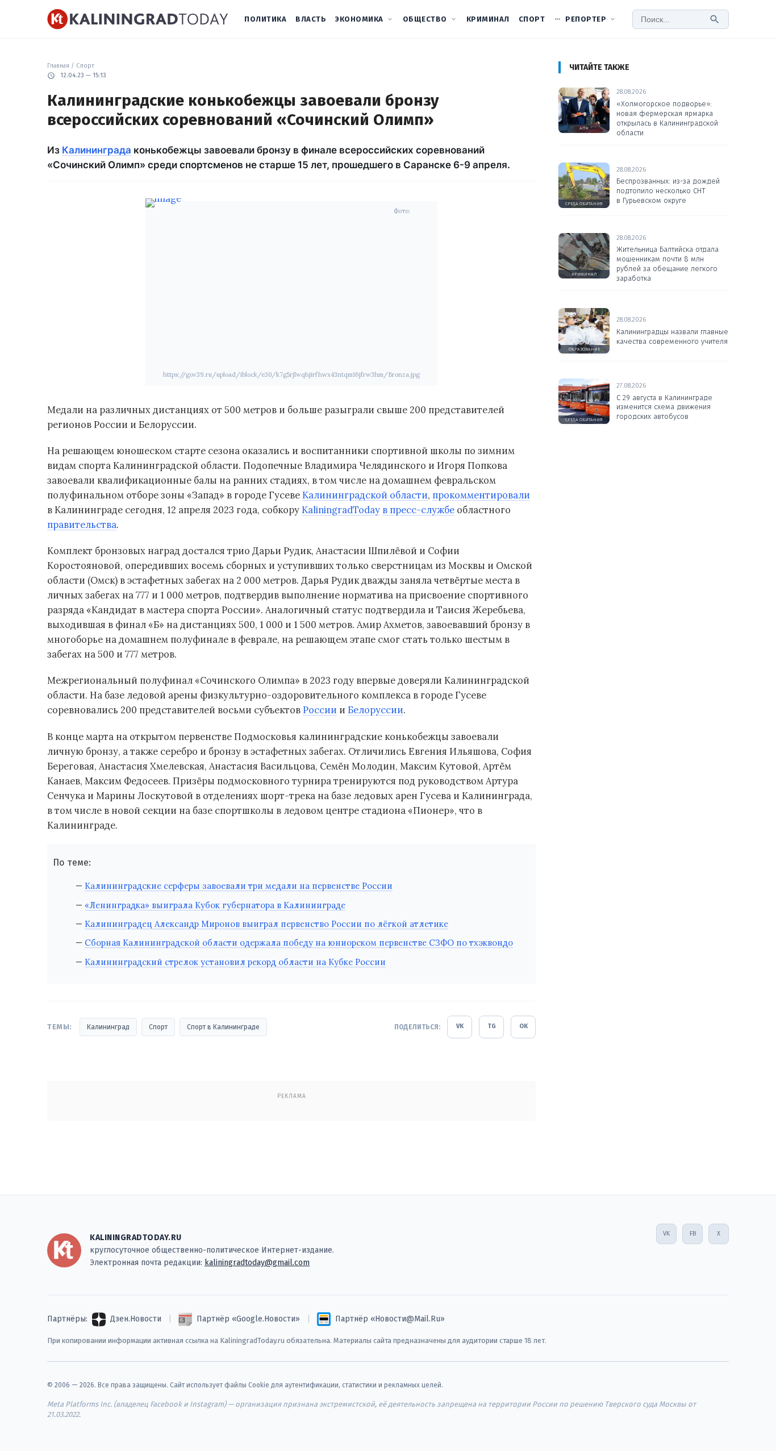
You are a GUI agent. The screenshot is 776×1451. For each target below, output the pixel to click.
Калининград (108, 1027)
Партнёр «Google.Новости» (248, 1319)
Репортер (585, 19)
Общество (425, 19)
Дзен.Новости (135, 1319)
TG (491, 1026)
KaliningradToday (341, 509)
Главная (58, 65)
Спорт (532, 19)
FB (693, 1233)
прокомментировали (481, 495)
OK (523, 1026)
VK (460, 1026)
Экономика (359, 19)
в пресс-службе (418, 509)
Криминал (488, 19)
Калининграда (96, 150)
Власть (310, 19)
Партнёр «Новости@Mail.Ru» (390, 1319)
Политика (265, 19)
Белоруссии (375, 710)
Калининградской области (365, 495)
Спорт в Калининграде (223, 1027)
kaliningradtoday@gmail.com (257, 1262)
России (320, 710)
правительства (81, 524)
